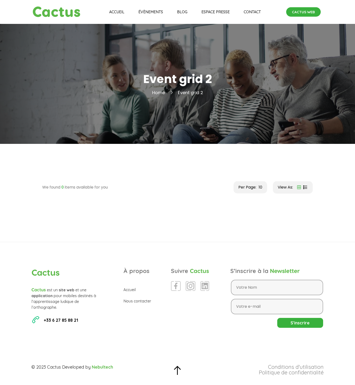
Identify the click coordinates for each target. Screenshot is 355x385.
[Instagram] (190, 286)
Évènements (150, 11)
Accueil (116, 11)
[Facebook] (176, 286)
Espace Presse (215, 11)
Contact (252, 11)
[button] (303, 12)
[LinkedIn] (204, 286)
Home (158, 93)
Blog (182, 11)
